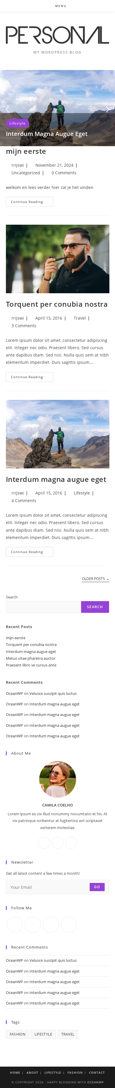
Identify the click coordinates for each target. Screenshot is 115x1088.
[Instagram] (57, 843)
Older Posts (95, 579)
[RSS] (69, 925)
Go (97, 886)
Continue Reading (32, 203)
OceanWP (14, 693)
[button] (7, 109)
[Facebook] (44, 843)
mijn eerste (26, 151)
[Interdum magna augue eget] (57, 107)
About (32, 1072)
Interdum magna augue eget (47, 134)
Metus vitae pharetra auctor (30, 658)
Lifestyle (17, 123)
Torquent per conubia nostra (57, 304)
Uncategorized (26, 172)
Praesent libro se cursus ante (31, 665)
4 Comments (24, 500)
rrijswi (18, 165)
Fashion (18, 1034)
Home (15, 1072)
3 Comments (24, 325)
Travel (80, 318)
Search (12, 597)
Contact (97, 1072)
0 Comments (64, 172)
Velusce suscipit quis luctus (53, 693)
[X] (71, 843)
